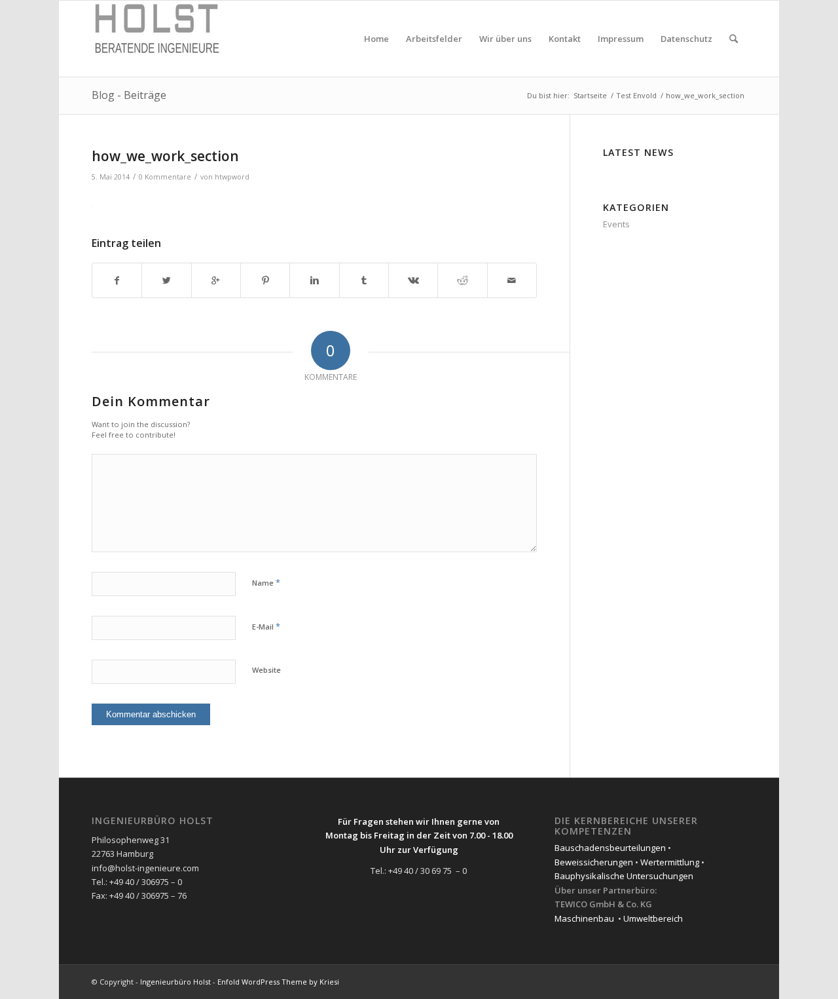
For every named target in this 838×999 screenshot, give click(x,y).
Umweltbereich (653, 918)
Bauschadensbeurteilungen (610, 848)
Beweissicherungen (594, 862)
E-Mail (266, 626)
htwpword (232, 176)
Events (616, 224)
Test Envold (636, 95)
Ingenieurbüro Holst (175, 982)
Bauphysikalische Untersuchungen (624, 876)
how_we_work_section (165, 156)
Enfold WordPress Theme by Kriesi (278, 982)
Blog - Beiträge (129, 95)
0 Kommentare (165, 176)
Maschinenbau (584, 918)
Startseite (590, 95)
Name (266, 582)
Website (266, 670)
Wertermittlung (669, 862)
